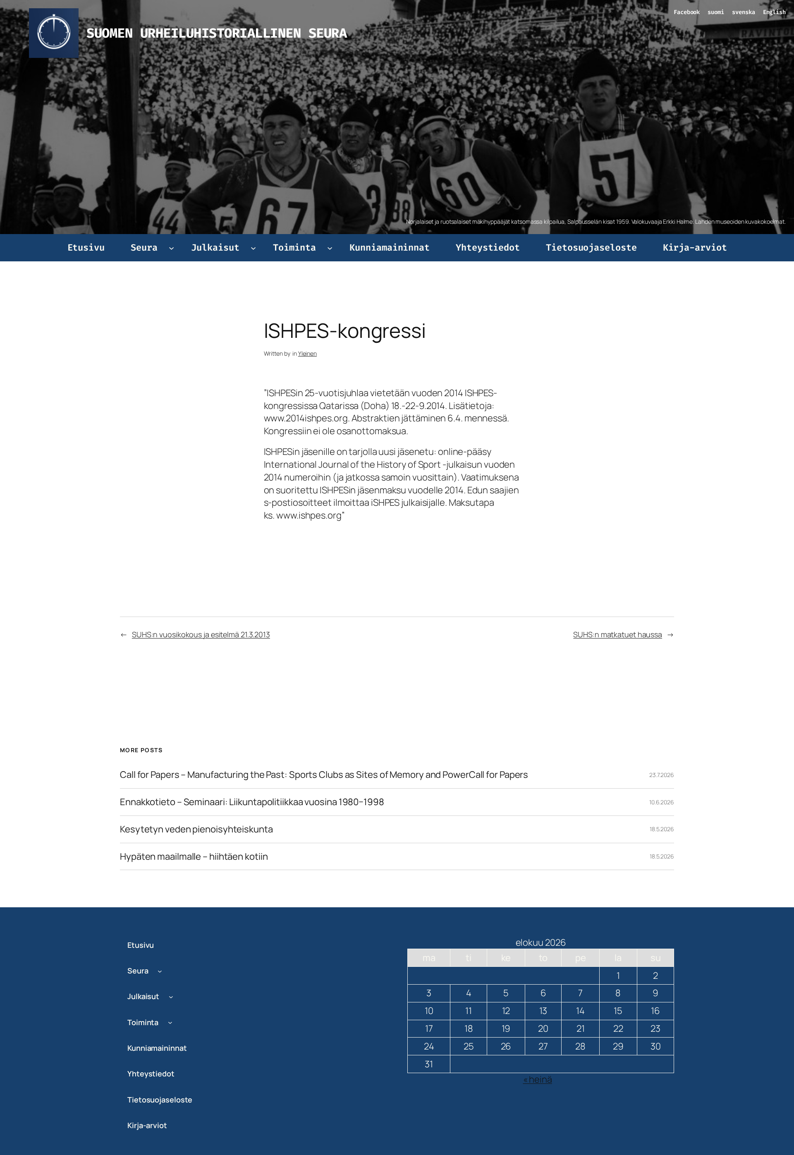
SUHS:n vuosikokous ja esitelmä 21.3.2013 (201, 634)
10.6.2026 (661, 802)
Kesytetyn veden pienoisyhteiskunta (196, 829)
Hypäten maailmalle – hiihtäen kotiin (194, 856)
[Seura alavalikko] (171, 247)
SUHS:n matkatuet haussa (617, 634)
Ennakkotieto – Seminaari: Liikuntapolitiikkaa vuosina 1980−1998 (252, 802)
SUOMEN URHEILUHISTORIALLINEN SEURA (216, 33)
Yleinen (307, 353)
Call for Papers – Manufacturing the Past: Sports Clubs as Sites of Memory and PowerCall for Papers (324, 775)
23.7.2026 (661, 775)
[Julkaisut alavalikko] (253, 247)
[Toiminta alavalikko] (329, 247)
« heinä (537, 1079)
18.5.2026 (662, 829)
